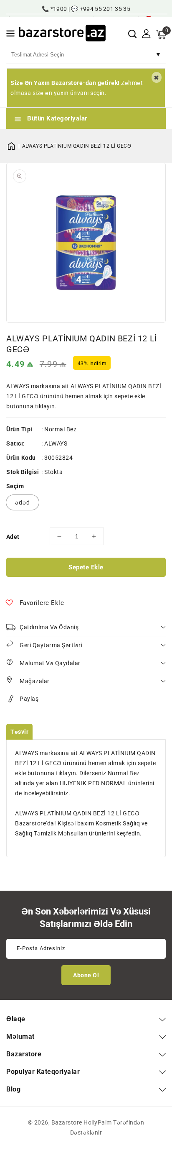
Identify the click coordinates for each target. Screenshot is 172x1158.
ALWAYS (55, 443)
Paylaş (29, 698)
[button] (10, 35)
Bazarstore (66, 1122)
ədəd (22, 502)
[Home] (14, 146)
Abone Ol (86, 975)
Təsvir (19, 731)
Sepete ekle (86, 567)
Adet (13, 536)
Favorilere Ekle (42, 603)
